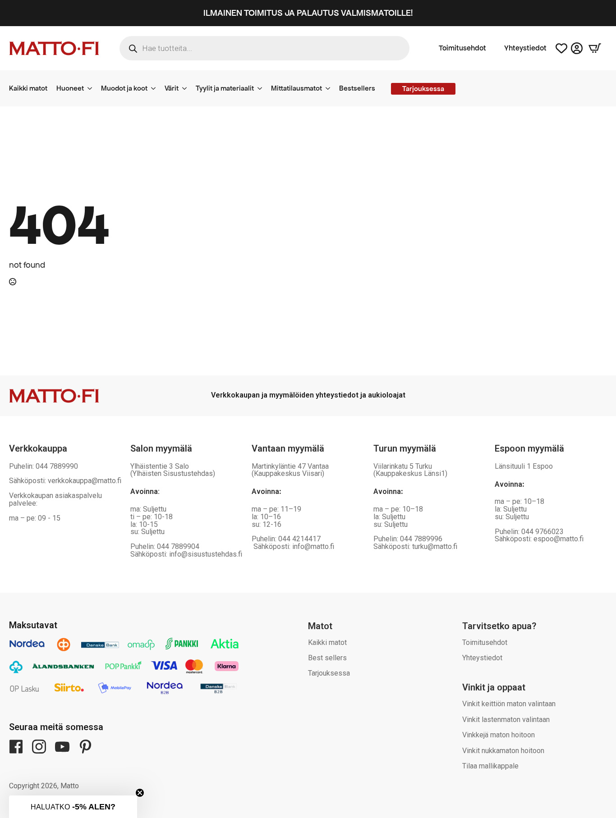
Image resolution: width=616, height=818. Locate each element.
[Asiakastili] (577, 48)
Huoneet (70, 88)
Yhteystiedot (525, 48)
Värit (172, 88)
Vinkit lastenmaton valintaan (506, 719)
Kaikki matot (28, 88)
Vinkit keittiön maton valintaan (509, 703)
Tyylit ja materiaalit (225, 88)
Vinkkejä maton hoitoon (498, 735)
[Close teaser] (139, 792)
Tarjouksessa (329, 673)
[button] (73, 806)
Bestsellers (357, 88)
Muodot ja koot (124, 88)
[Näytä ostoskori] (595, 48)
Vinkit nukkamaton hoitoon (503, 750)
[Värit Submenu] (187, 88)
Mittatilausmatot (296, 88)
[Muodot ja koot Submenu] (156, 88)
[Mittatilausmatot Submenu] (330, 88)
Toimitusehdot (462, 48)
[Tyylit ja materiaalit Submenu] (262, 88)
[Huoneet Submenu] (92, 88)
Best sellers (327, 657)
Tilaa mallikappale (490, 766)
